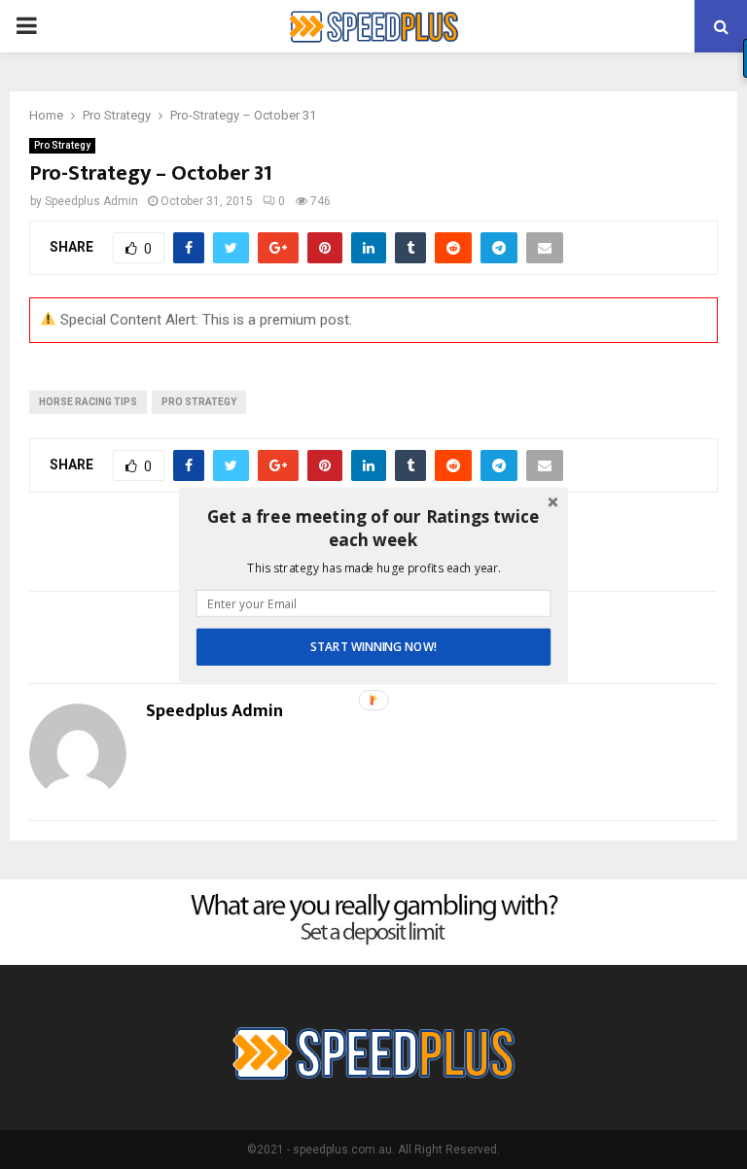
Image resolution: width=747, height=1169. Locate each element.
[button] (373, 528)
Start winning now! (373, 646)
